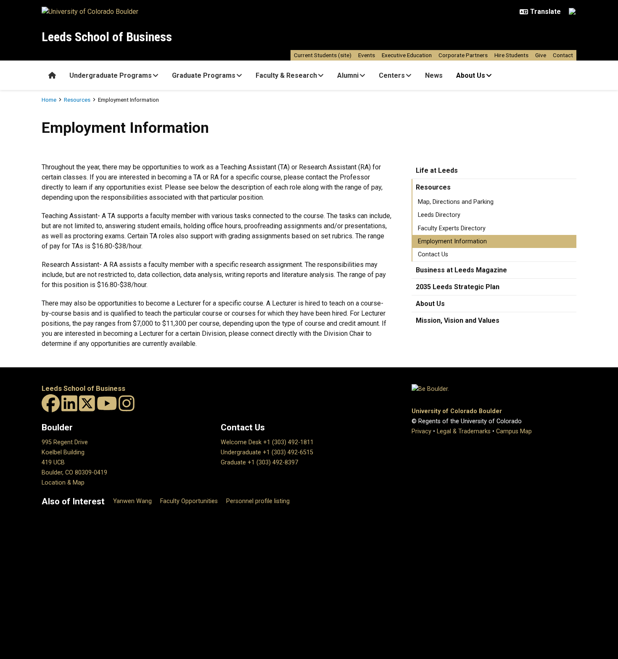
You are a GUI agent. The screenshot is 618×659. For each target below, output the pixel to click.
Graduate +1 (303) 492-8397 (259, 462)
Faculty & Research (286, 75)
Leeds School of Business (107, 36)
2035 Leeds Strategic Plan (457, 287)
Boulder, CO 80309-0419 (74, 472)
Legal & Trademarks (464, 431)
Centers (392, 75)
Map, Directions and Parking (456, 202)
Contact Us (433, 254)
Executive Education (407, 55)
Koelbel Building (63, 452)
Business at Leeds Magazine (461, 270)
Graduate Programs (203, 75)
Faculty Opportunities (189, 501)
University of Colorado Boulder (457, 411)
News (434, 75)
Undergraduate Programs (110, 75)
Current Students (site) (322, 55)
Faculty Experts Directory (452, 228)
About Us (470, 75)
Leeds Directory (439, 215)
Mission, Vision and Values (457, 320)
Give (540, 55)
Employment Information (452, 241)
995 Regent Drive (65, 442)
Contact (563, 55)
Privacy (421, 431)
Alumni (348, 75)
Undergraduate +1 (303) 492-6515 (267, 452)
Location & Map (63, 482)
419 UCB (53, 462)
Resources (77, 99)
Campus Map (514, 431)
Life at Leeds (437, 170)
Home (49, 99)
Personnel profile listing (258, 501)
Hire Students (511, 55)
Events (366, 55)
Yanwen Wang (132, 501)
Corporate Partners (463, 55)
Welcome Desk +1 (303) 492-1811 (267, 442)
